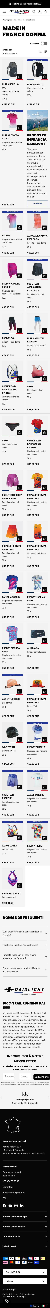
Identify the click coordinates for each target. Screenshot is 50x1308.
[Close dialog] (46, 622)
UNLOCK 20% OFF (25, 679)
